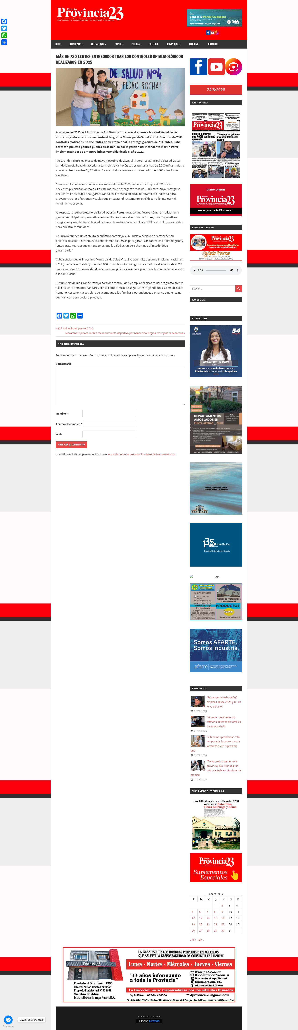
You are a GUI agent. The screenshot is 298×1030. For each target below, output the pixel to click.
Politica (153, 44)
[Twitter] (4, 28)
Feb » (201, 940)
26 (193, 930)
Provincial (172, 44)
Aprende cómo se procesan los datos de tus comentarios (141, 454)
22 (215, 924)
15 (215, 918)
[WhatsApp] (4, 35)
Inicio (58, 44)
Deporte (119, 44)
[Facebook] (4, 21)
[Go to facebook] (8, 1019)
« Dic (193, 940)
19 (193, 924)
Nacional (194, 44)
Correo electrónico (69, 424)
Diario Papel (76, 44)
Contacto (212, 44)
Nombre (62, 413)
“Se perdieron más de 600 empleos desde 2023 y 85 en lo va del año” (224, 702)
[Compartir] (4, 42)
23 (223, 924)
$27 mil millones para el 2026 (75, 328)
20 (200, 924)
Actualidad (97, 44)
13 (200, 918)
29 (215, 930)
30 (223, 930)
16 (223, 918)
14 (208, 918)
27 (200, 930)
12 (193, 918)
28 (208, 930)
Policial (136, 44)
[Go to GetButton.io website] (8, 1026)
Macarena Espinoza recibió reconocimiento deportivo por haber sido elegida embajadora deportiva (124, 333)
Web (59, 434)
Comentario (63, 363)
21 (208, 924)
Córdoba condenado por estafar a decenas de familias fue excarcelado (224, 721)
